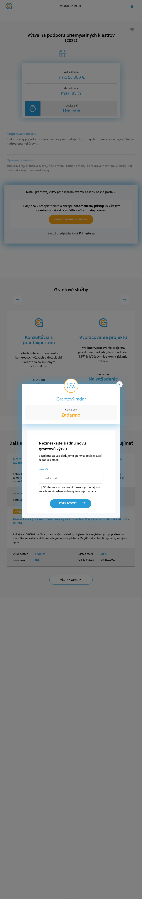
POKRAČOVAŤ (68, 503)
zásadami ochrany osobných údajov (74, 491)
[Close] (119, 384)
